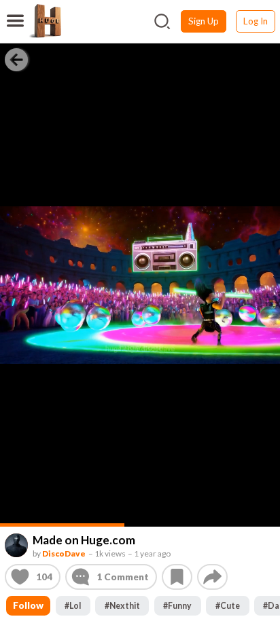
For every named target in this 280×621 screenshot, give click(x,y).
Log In (255, 21)
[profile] (17, 545)
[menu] (15, 12)
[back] (16, 59)
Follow (28, 605)
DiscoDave (64, 553)
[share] (212, 577)
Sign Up (203, 21)
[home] (45, 21)
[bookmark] (177, 577)
